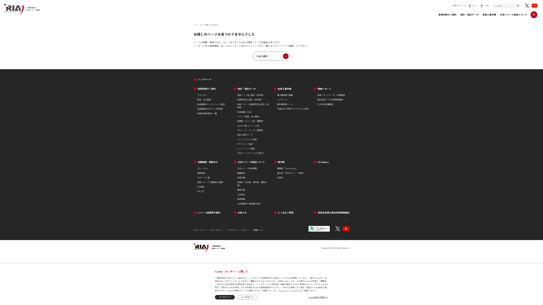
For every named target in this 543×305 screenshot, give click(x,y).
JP (482, 5)
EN (487, 5)
